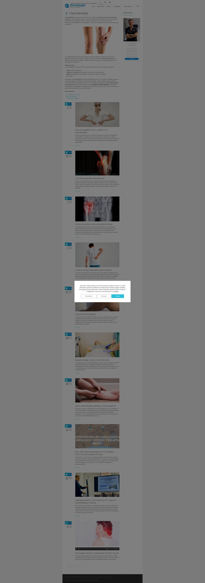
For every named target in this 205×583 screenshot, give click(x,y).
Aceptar (117, 296)
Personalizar (88, 296)
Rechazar (104, 296)
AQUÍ (83, 289)
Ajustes (116, 291)
